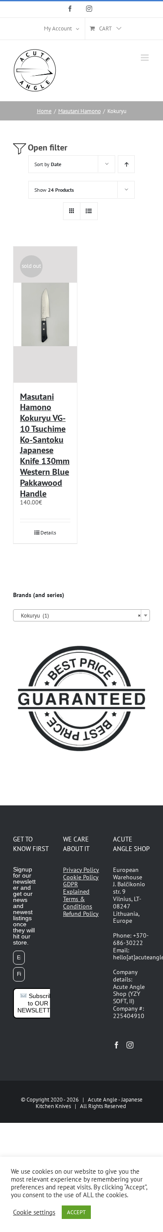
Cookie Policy (81, 877)
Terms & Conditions (77, 902)
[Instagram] (129, 1045)
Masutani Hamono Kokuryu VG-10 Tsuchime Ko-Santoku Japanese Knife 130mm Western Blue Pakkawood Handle (45, 445)
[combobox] (81, 615)
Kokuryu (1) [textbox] (79, 615)
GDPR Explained (76, 887)
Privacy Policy (81, 870)
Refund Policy (81, 914)
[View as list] (88, 211)
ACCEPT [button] (76, 1212)
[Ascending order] (126, 164)
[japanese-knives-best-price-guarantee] (81, 642)
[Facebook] (116, 1045)
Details (48, 532)
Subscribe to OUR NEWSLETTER (38, 1003)
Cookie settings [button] (34, 1212)
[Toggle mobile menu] (145, 57)
